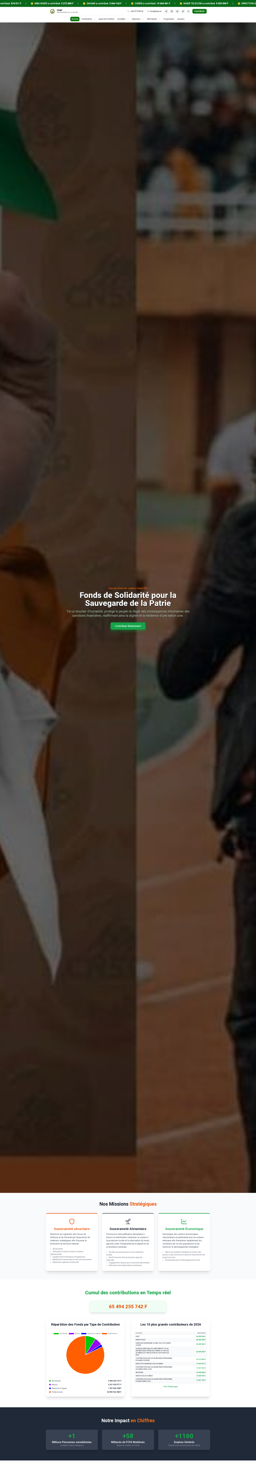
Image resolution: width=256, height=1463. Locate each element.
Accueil (75, 19)
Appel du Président (106, 19)
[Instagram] (177, 11)
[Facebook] (166, 11)
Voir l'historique (171, 1386)
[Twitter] (171, 11)
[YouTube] (188, 11)
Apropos (180, 19)
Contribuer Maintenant (128, 625)
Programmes (169, 19)
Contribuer (200, 11)
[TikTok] (183, 11)
